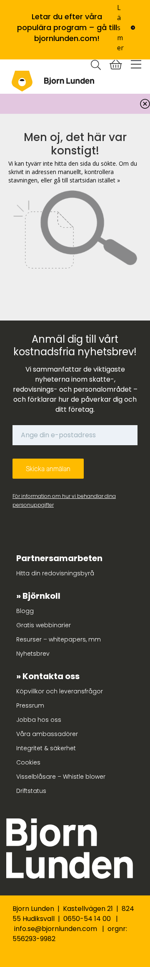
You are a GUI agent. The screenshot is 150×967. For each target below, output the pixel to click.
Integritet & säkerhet (46, 748)
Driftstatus (31, 791)
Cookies (28, 762)
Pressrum (30, 705)
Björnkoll (41, 596)
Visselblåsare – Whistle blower (60, 776)
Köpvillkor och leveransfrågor (59, 691)
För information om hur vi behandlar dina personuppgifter (64, 500)
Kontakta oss (51, 676)
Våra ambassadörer (47, 734)
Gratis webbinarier (43, 625)
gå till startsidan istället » (87, 180)
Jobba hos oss (38, 720)
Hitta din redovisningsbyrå (55, 573)
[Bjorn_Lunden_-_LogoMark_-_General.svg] (22, 81)
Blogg (25, 611)
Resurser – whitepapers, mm (58, 639)
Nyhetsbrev (33, 653)
